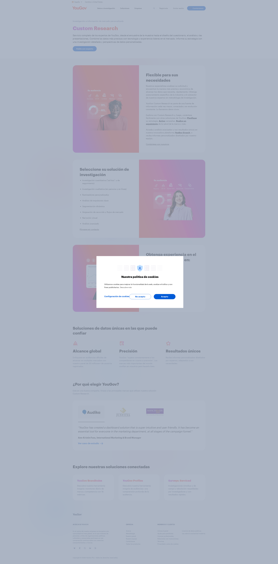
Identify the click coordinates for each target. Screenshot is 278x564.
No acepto (140, 297)
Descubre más (126, 287)
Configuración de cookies (116, 296)
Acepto (164, 297)
